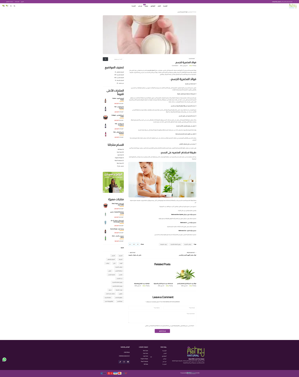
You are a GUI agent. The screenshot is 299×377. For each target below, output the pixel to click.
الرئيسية (165, 6)
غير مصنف (121, 83)
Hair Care (119, 152)
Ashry (190, 65)
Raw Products (118, 160)
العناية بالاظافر (120, 72)
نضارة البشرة (108, 297)
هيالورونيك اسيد (109, 301)
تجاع (114, 263)
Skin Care (119, 163)
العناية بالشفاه (120, 80)
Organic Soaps (118, 157)
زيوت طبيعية (163, 244)
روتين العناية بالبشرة (175, 244)
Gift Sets (120, 149)
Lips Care (119, 155)
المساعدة (17, 1)
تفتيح (110, 270)
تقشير (120, 274)
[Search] (14, 6)
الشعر (113, 255)
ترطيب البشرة (187, 244)
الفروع (22, 1)
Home (194, 12)
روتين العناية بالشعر (117, 286)
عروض (146, 6)
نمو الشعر (119, 301)
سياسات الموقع (9, 1)
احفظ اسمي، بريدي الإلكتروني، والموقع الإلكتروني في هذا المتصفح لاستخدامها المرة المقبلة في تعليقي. (169, 325)
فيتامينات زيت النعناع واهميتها (142, 283)
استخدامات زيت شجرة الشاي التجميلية (163, 283)
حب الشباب (119, 278)
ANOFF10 (275, 1)
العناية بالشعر (120, 77)
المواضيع (153, 6)
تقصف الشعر (111, 274)
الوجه (121, 263)
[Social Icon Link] (128, 361)
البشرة (120, 255)
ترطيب (107, 263)
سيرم (110, 289)
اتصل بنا (134, 6)
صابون (120, 293)
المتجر (159, 6)
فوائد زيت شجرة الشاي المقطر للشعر (186, 283)
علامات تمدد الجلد (110, 293)
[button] (296, 2)
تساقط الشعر (118, 270)
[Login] (10, 6)
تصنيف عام (121, 166)
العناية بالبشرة (192, 58)
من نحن (140, 6)
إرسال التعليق (162, 331)
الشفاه (120, 259)
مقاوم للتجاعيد (118, 297)
